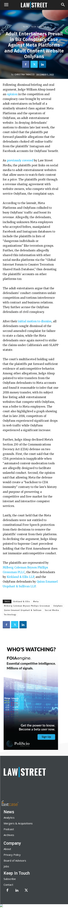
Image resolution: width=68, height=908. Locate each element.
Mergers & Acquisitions (18, 823)
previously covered (19, 160)
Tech (25, 27)
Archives (9, 835)
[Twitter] (34, 64)
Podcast (9, 829)
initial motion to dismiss (34, 321)
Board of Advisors (15, 860)
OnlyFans (58, 606)
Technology (10, 614)
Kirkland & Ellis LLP (20, 577)
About (7, 849)
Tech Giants (37, 27)
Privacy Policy (12, 854)
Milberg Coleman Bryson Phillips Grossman (27, 606)
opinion (11, 94)
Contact (8, 884)
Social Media (52, 610)
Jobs (6, 866)
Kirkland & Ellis (21, 601)
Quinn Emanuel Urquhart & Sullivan (23, 610)
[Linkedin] (42, 64)
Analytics (9, 817)
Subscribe (10, 879)
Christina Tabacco (24, 74)
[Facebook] (25, 64)
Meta (36, 601)
